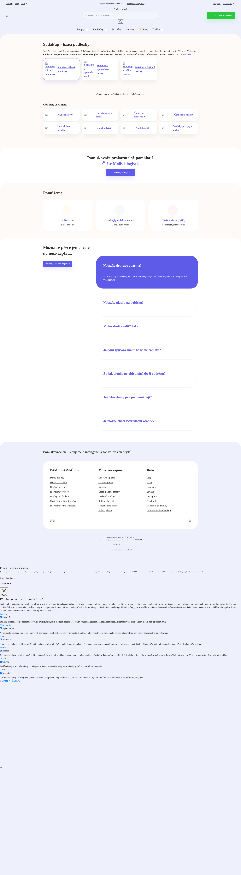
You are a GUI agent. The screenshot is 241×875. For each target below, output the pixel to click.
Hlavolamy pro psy (59, 491)
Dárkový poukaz (106, 496)
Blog (17, 4)
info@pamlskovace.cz (121, 220)
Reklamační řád (106, 501)
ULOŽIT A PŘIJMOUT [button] (11, 681)
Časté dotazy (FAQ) (173, 220)
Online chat (68, 220)
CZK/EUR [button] (227, 4)
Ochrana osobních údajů (159, 510)
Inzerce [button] (3, 647)
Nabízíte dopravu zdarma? (122, 265)
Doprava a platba (106, 477)
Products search (120, 9)
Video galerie (105, 510)
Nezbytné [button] (4, 669)
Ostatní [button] (3, 658)
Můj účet (216, 4)
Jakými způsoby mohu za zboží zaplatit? (132, 350)
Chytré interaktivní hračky (63, 501)
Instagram (152, 496)
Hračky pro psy (57, 487)
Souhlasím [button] (7, 583)
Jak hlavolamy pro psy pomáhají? (127, 397)
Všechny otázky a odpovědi (57, 264)
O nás (149, 482)
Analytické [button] (5, 636)
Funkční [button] (3, 614)
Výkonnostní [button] (5, 625)
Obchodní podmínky (157, 505)
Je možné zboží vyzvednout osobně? (129, 421)
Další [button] (23, 4)
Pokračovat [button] (186, 54)
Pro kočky (98, 29)
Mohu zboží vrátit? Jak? (120, 326)
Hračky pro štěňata (59, 496)
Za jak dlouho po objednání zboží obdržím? (134, 373)
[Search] (120, 21)
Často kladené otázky (109, 491)
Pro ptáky (116, 29)
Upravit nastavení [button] (7, 578)
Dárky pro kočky (58, 482)
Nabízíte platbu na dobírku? (123, 302)
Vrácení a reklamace (108, 505)
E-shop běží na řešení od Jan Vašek (120, 550)
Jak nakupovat (105, 482)
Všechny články (120, 172)
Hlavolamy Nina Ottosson (63, 505)
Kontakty (9, 4)
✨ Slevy (143, 29)
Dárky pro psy (57, 477)
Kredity (136, 4)
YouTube (151, 491)
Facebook (151, 501)
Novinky (130, 29)
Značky (156, 29)
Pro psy (81, 29)
